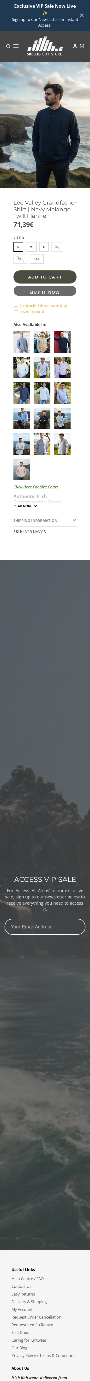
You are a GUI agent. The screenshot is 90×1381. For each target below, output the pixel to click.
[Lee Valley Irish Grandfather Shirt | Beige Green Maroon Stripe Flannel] (43, 344)
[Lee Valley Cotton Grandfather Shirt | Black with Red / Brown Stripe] (43, 420)
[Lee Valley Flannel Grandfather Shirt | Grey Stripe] (43, 446)
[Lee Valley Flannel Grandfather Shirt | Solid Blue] (43, 395)
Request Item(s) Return (32, 1324)
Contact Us (21, 1286)
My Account (22, 1309)
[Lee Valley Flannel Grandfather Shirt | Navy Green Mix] (63, 344)
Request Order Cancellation (36, 1317)
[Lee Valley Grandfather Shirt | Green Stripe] (43, 369)
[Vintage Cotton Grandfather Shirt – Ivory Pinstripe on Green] (63, 420)
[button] (37, 183)
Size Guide (21, 1332)
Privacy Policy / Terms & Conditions (43, 1355)
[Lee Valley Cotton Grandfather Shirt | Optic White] (63, 369)
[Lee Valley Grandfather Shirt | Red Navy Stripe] (23, 471)
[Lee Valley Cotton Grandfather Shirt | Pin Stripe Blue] (23, 344)
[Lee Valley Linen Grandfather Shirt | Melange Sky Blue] (23, 420)
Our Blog (19, 1348)
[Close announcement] (82, 15)
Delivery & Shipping (29, 1301)
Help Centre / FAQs (29, 1278)
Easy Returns (23, 1294)
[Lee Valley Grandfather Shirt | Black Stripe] (23, 446)
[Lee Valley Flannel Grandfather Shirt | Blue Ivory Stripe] (23, 369)
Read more (22, 506)
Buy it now (45, 292)
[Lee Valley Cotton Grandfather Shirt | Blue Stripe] (63, 395)
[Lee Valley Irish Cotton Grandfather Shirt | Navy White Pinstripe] (23, 395)
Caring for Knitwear (29, 1340)
